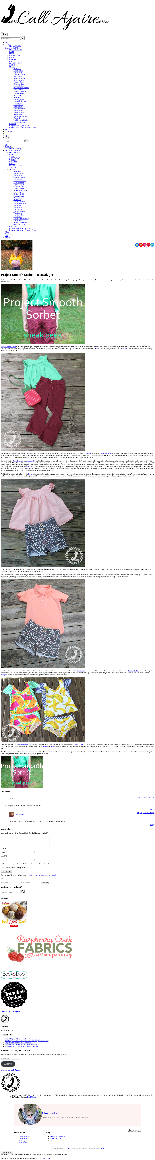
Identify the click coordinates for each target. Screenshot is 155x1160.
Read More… (31, 1097)
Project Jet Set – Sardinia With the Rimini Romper (21, 1044)
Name (3, 852)
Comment (5, 848)
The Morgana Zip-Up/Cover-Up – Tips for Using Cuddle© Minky (27, 1041)
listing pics (29, 467)
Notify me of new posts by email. (14, 867)
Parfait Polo (81, 671)
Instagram (4, 675)
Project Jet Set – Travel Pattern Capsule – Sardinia (21, 1046)
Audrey (125, 349)
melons (44, 746)
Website (3, 860)
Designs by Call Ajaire (10, 1011)
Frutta (30, 474)
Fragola (88, 453)
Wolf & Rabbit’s (133, 671)
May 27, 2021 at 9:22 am (145, 797)
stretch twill (30, 461)
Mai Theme (100, 1148)
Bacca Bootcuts (18, 461)
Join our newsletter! (50, 1113)
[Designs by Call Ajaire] (5, 1022)
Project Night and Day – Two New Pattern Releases (22, 1039)
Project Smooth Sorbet (8, 347)
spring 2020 (79, 744)
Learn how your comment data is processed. (41, 875)
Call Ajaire (68, 1148)
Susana (97, 349)
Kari (73, 349)
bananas (52, 746)
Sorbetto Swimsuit (25, 744)
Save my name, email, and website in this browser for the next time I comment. (29, 864)
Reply (152, 809)
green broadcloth (106, 453)
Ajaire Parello (19, 814)
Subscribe (8, 1064)
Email (3, 856)
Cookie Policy (46, 1158)
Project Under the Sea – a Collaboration (18, 1043)
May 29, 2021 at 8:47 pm (145, 813)
